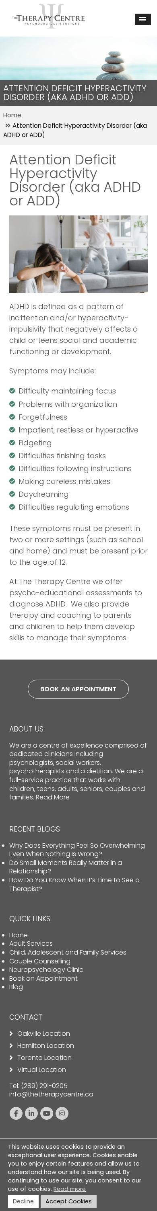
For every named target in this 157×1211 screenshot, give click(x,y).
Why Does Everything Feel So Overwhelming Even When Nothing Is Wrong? (77, 850)
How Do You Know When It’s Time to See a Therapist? (74, 884)
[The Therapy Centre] (48, 9)
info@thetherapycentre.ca (51, 1094)
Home (18, 935)
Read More (53, 797)
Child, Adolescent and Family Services (67, 952)
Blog (16, 987)
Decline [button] (23, 1201)
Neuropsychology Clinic (46, 969)
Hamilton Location (45, 1045)
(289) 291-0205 (44, 1085)
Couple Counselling (39, 961)
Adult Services (31, 943)
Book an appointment (78, 689)
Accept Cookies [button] (68, 1201)
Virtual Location (41, 1070)
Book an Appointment (43, 978)
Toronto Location (44, 1057)
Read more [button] (70, 1189)
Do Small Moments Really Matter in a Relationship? (65, 867)
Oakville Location (43, 1033)
